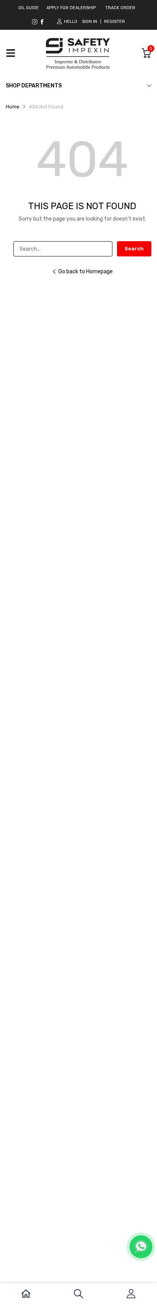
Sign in (89, 21)
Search (134, 248)
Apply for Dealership (71, 7)
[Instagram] (34, 21)
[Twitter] (42, 21)
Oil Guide (28, 7)
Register (114, 21)
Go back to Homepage (85, 271)
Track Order (120, 7)
